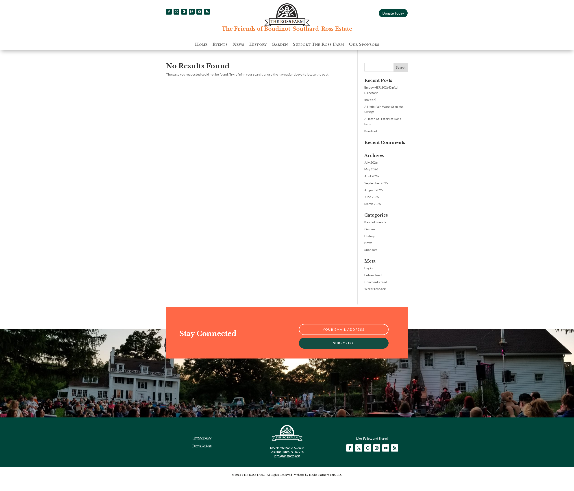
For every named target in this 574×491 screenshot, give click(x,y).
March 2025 (372, 204)
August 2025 (373, 190)
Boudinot (370, 131)
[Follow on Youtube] (199, 12)
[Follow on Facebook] (169, 12)
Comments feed (375, 282)
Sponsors (371, 250)
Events (220, 45)
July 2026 (371, 162)
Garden (280, 45)
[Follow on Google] (184, 12)
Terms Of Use (202, 446)
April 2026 (371, 176)
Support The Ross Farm (318, 45)
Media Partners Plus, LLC (325, 474)
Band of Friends (375, 222)
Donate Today (393, 13)
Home (201, 45)
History (258, 45)
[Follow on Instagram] (192, 12)
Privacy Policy (201, 438)
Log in (368, 268)
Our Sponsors (364, 45)
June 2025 (371, 197)
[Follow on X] (176, 12)
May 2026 (371, 169)
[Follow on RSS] (207, 12)
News (238, 45)
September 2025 (376, 183)
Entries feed (373, 275)
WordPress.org (375, 289)
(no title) (370, 100)
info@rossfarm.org (287, 456)
